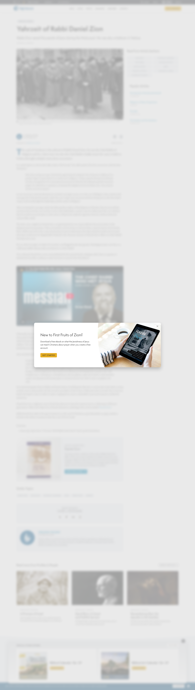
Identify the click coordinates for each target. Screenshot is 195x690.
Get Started (48, 355)
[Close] (157, 326)
